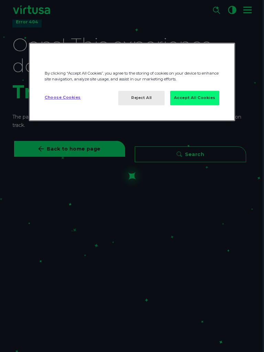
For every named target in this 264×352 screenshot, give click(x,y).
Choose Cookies (63, 97)
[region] (132, 82)
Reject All (141, 97)
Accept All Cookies (195, 97)
